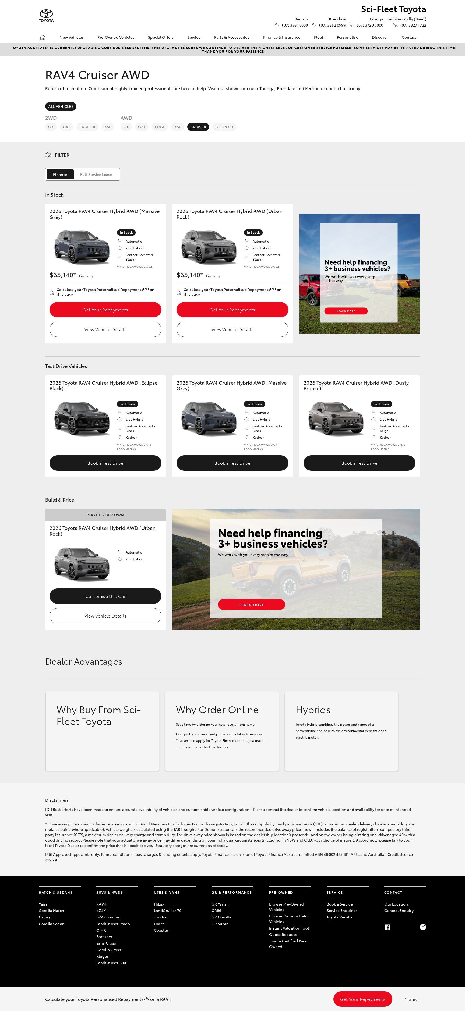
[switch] (82, 174)
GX (51, 126)
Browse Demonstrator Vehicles (289, 918)
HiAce (159, 923)
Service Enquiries (342, 910)
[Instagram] (423, 927)
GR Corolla (221, 917)
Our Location (396, 904)
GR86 (216, 910)
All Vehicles (60, 106)
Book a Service (340, 904)
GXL (66, 126)
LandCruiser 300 (111, 962)
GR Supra (220, 923)
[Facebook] (387, 927)
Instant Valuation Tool (289, 928)
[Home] (43, 37)
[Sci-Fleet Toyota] (46, 15)
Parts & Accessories (231, 37)
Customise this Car (105, 596)
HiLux (159, 904)
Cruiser (87, 126)
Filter (62, 154)
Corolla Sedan (52, 923)
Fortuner (104, 936)
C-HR (101, 930)
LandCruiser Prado (113, 923)
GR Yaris (219, 904)
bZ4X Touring (108, 917)
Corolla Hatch (51, 910)
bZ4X (101, 910)
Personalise (347, 37)
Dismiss (411, 999)
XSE (107, 126)
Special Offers (161, 37)
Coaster (161, 930)
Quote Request (283, 934)
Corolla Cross (108, 949)
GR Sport (224, 126)
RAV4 (101, 904)
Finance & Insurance (281, 37)
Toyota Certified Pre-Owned (287, 943)
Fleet (318, 37)
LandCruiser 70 (167, 910)
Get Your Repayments (105, 309)
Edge (160, 126)
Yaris (43, 904)
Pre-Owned (281, 892)
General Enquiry (399, 910)
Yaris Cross (106, 943)
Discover (380, 37)
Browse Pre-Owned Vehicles (286, 906)
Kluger (102, 956)
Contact (409, 37)
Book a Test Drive (105, 463)
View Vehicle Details (105, 329)
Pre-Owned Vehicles (115, 37)
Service (194, 37)
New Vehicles (71, 37)
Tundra (160, 917)
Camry (45, 917)
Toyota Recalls (340, 917)
